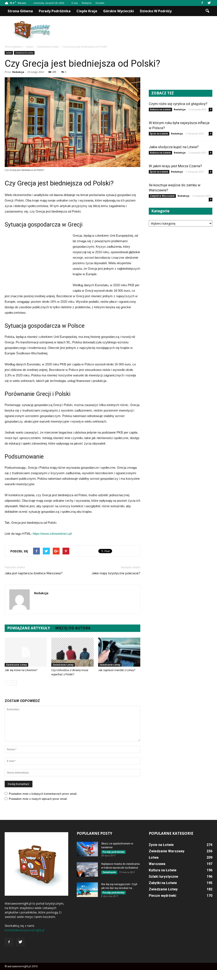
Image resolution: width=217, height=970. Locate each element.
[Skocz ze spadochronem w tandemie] (87, 849)
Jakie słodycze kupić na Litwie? (174, 147)
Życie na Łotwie (159, 133)
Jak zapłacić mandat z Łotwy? (116, 670)
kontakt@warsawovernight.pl (24, 930)
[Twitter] (209, 3)
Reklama (87, 2)
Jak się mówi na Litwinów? (21, 670)
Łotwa (9, 52)
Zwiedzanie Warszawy (166, 851)
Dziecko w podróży (156, 11)
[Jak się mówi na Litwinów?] (26, 652)
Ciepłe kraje (87, 11)
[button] (207, 11)
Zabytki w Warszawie (162, 195)
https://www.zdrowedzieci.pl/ (52, 533)
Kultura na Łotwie (160, 109)
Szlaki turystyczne (163, 877)
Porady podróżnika (55, 11)
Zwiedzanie (109, 872)
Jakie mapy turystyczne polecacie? (116, 573)
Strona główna (20, 11)
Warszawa (157, 864)
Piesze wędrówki (162, 896)
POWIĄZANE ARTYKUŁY (28, 628)
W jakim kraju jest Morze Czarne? (175, 166)
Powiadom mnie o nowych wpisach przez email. (38, 798)
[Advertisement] (135, 30)
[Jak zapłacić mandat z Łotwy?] (119, 652)
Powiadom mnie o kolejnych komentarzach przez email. (43, 793)
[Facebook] (202, 3)
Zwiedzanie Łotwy (24, 52)
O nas (74, 2)
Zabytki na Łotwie (163, 883)
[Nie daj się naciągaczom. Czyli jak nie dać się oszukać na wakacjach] (87, 889)
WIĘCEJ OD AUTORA (72, 628)
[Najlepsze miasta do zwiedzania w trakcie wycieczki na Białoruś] (87, 869)
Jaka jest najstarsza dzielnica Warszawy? (34, 573)
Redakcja (18, 71)
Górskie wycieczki (118, 11)
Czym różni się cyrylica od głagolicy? (178, 104)
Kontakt (100, 2)
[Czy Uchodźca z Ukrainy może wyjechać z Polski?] (72, 652)
